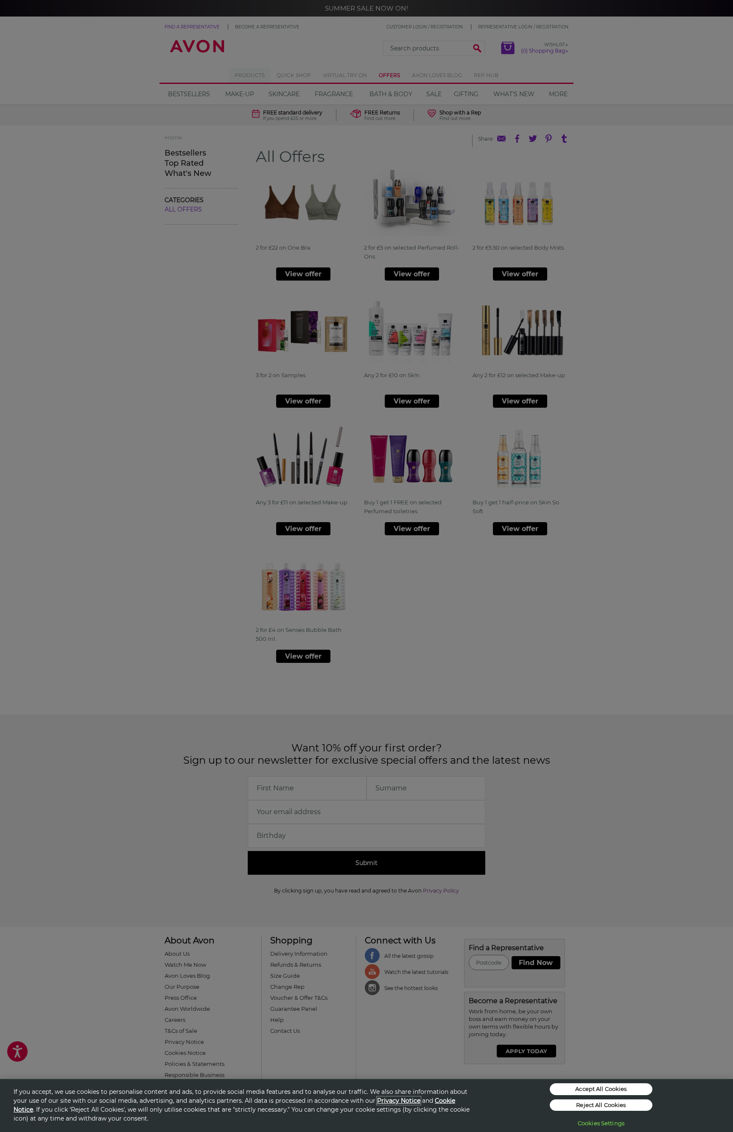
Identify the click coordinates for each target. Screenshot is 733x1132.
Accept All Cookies (601, 1088)
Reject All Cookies (601, 1104)
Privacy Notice (398, 1100)
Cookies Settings (601, 1123)
